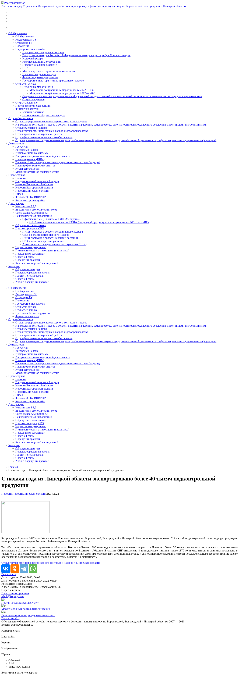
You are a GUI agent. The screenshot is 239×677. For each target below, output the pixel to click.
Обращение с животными (30, 225)
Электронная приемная (15, 593)
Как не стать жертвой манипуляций (36, 263)
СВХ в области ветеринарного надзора (45, 234)
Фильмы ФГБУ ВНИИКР (30, 196)
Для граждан (16, 203)
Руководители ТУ (26, 39)
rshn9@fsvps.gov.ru (12, 596)
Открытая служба (25, 83)
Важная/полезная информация (33, 215)
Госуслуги (21, 146)
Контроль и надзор (26, 149)
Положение (22, 45)
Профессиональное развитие (39, 64)
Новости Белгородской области (34, 187)
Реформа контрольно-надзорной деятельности (42, 156)
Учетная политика (33, 112)
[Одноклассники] (14, 568)
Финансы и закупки (27, 108)
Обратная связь (24, 256)
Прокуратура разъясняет (29, 253)
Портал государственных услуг (20, 602)
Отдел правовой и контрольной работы (38, 134)
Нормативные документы (30, 247)
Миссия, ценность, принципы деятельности (48, 71)
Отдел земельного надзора (31, 127)
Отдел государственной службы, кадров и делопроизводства (51, 130)
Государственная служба (30, 49)
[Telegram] (24, 568)
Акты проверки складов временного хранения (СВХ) (54, 244)
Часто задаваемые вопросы (31, 212)
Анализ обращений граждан (32, 281)
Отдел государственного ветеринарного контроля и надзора (51, 121)
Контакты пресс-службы (30, 200)
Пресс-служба (16, 174)
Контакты (14, 266)
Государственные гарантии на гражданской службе (53, 80)
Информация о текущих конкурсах (43, 52)
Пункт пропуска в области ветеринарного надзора (52, 231)
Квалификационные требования (41, 61)
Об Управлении (17, 33)
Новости (20, 178)
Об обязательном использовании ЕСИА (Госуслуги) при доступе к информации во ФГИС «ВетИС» (89, 222)
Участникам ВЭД (25, 206)
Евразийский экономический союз (36, 209)
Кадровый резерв (32, 58)
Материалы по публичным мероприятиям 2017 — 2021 (62, 93)
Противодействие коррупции (33, 105)
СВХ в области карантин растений (43, 241)
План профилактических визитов (35, 165)
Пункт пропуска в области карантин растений (50, 237)
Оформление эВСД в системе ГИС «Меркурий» (51, 219)
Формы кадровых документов (40, 77)
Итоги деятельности (27, 168)
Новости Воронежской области (34, 184)
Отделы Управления (20, 118)
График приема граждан (29, 275)
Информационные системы (31, 152)
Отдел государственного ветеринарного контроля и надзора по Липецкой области (50, 562)
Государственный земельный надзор (37, 181)
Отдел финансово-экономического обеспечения (43, 137)
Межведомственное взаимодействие (37, 171)
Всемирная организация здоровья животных (28, 615)
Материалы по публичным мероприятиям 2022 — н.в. (61, 89)
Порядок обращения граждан (32, 272)
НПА (25, 67)
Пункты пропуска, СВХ (29, 228)
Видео (19, 193)
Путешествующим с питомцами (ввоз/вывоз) (42, 250)
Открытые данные (33, 99)
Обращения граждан (27, 259)
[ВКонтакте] (5, 568)
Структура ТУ (23, 42)
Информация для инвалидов (39, 74)
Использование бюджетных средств (43, 115)
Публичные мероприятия (37, 86)
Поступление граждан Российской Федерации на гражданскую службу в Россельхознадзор (76, 55)
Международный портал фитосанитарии (25, 608)
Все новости (8, 574)
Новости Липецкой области (32, 190)
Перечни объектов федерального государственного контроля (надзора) (57, 162)
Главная (13, 466)
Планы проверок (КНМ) (29, 159)
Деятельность (16, 143)
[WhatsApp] (33, 568)
